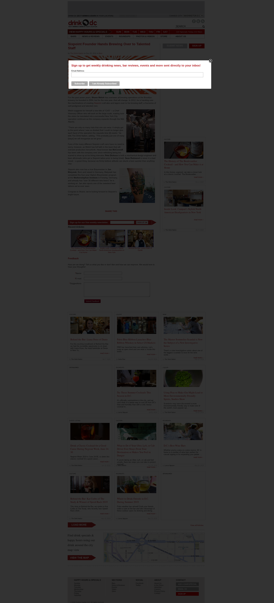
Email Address (77, 71)
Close (210, 61)
